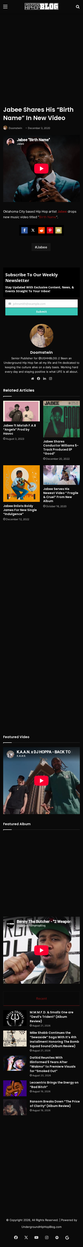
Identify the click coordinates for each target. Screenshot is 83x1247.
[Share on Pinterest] (50, 230)
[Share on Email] (58, 230)
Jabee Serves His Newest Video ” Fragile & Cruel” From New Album (60, 495)
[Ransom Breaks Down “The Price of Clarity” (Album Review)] (15, 1107)
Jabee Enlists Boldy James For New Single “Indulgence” (20, 510)
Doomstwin (15, 128)
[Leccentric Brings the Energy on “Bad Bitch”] (15, 1088)
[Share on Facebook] (24, 230)
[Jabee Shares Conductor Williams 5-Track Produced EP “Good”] (61, 419)
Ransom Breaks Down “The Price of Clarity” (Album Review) (55, 1103)
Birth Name (47, 217)
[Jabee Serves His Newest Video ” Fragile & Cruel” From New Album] (61, 475)
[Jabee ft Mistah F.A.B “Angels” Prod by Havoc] (21, 411)
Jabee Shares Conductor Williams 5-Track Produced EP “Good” (61, 447)
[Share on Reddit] (41, 230)
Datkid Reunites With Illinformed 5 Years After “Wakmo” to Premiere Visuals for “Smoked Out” (53, 1064)
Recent (41, 998)
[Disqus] (41, 581)
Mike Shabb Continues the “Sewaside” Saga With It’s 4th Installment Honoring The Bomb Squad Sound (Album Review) (54, 1039)
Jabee (62, 211)
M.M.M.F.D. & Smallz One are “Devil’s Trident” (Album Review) (51, 1016)
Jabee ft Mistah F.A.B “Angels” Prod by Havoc (19, 429)
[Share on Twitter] (33, 230)
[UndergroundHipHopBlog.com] (41, 6)
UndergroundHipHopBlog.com (41, 1226)
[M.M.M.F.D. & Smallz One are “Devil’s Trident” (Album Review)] (15, 1018)
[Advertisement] (41, 58)
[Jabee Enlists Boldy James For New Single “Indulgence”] (21, 483)
